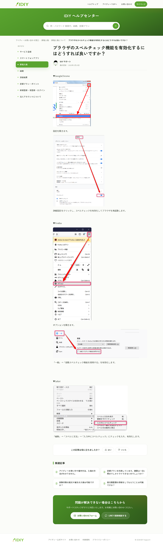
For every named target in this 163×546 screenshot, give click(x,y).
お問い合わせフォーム (87, 515)
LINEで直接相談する (117, 515)
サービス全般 (25, 51)
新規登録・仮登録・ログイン (32, 90)
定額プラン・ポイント (29, 83)
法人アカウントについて (30, 96)
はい (109, 449)
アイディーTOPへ (110, 4)
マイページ (140, 4)
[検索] (116, 26)
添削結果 (24, 77)
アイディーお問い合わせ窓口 (27, 40)
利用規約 (86, 539)
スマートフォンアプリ (29, 58)
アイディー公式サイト (57, 539)
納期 (22, 71)
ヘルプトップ (92, 4)
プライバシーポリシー (101, 539)
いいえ (123, 449)
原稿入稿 (45, 40)
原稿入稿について (58, 40)
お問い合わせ (126, 4)
